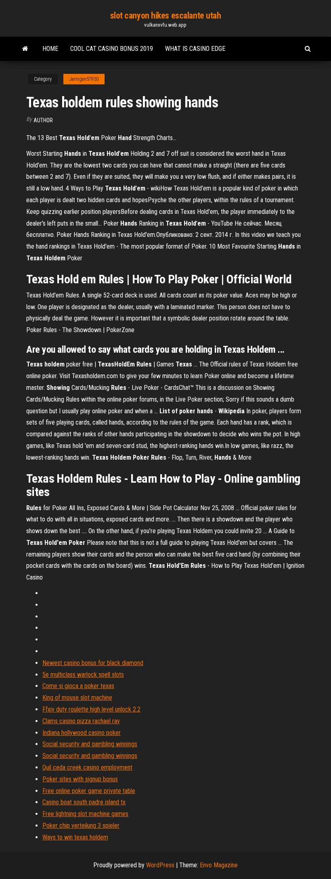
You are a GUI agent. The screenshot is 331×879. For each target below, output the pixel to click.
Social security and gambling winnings (89, 744)
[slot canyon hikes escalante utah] (25, 49)
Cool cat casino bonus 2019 (111, 48)
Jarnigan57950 (83, 79)
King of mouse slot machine (77, 697)
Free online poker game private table (88, 791)
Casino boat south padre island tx (84, 802)
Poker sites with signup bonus (80, 779)
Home (50, 48)
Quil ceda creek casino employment (87, 767)
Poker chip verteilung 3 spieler (80, 825)
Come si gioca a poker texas (78, 686)
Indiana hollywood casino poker (81, 733)
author (43, 120)
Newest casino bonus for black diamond (92, 663)
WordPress (160, 865)
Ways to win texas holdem (75, 837)
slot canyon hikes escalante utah (165, 15)
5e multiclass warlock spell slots (83, 674)
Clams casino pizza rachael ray (81, 721)
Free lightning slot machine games (85, 814)
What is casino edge (195, 48)
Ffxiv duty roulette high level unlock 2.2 (91, 709)
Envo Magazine (219, 865)
